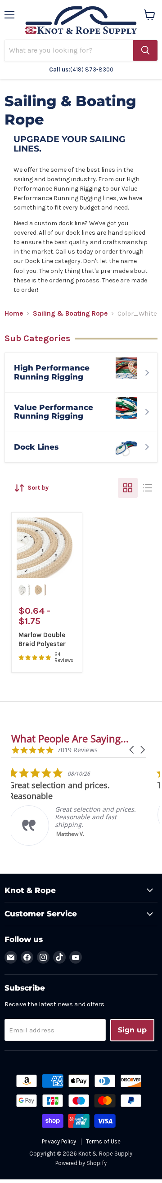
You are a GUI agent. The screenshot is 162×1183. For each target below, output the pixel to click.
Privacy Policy (59, 1141)
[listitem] (78, 806)
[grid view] (128, 488)
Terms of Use (103, 1141)
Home (13, 313)
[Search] (145, 50)
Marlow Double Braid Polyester (42, 639)
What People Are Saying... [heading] (70, 738)
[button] (132, 750)
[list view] (148, 488)
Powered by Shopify (81, 1163)
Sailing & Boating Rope (70, 313)
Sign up (132, 1030)
